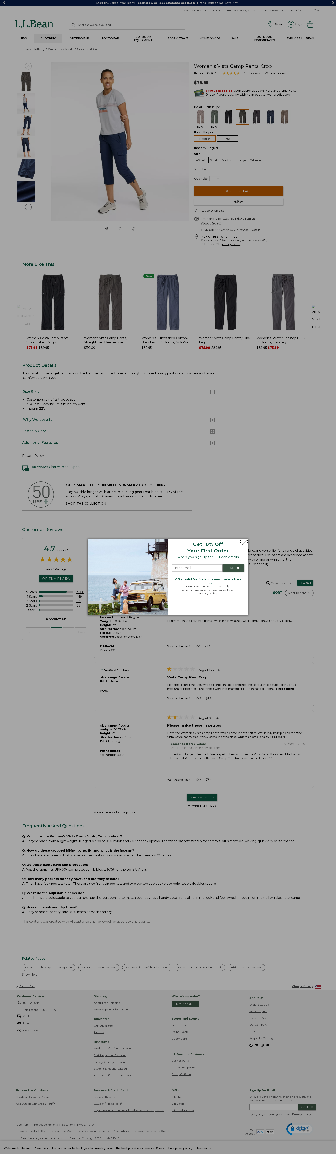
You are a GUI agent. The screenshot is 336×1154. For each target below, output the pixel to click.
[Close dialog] (244, 542)
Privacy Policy (208, 593)
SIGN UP (233, 568)
